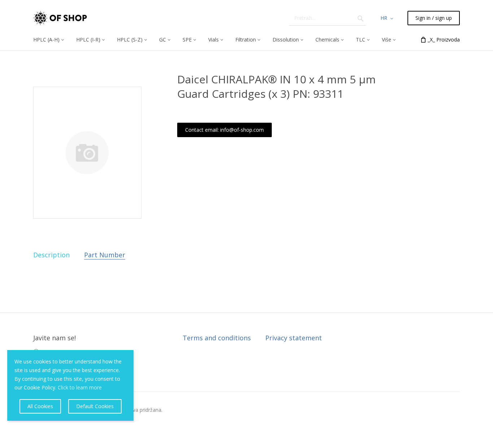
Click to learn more (80, 387)
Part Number (104, 254)
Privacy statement (293, 337)
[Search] (360, 18)
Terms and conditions (217, 337)
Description (51, 254)
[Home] (60, 18)
